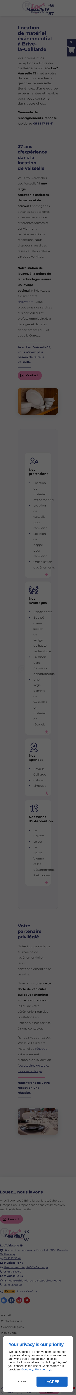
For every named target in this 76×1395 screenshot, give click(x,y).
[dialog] (38, 1364)
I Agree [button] (52, 1382)
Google (26, 1369)
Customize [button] (22, 1381)
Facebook (41, 1369)
